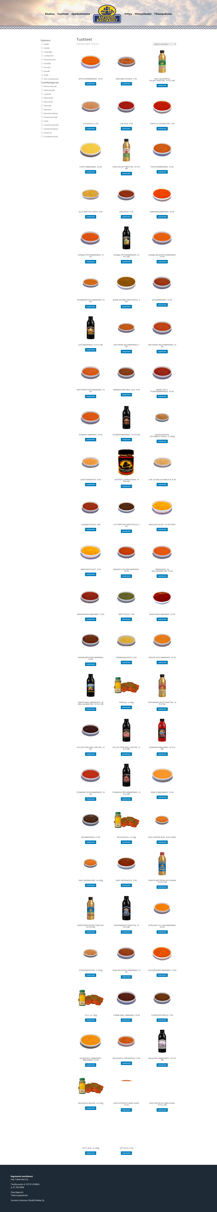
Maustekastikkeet (50, 113)
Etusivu (50, 14)
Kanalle (46, 48)
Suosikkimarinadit (50, 136)
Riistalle (46, 71)
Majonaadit (48, 98)
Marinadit (47, 105)
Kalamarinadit (49, 90)
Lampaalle (47, 52)
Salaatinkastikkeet (50, 129)
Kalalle (46, 44)
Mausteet (47, 109)
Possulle (46, 67)
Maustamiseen (49, 59)
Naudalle (47, 63)
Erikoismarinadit (50, 86)
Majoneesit (48, 102)
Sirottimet (47, 133)
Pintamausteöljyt (50, 117)
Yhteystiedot (143, 14)
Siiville (45, 75)
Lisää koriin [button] (91, 84)
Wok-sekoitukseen (51, 79)
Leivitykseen (48, 55)
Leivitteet (47, 94)
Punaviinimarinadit (51, 125)
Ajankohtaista (80, 14)
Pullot (45, 121)
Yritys (128, 14)
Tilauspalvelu (163, 14)
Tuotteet (63, 14)
